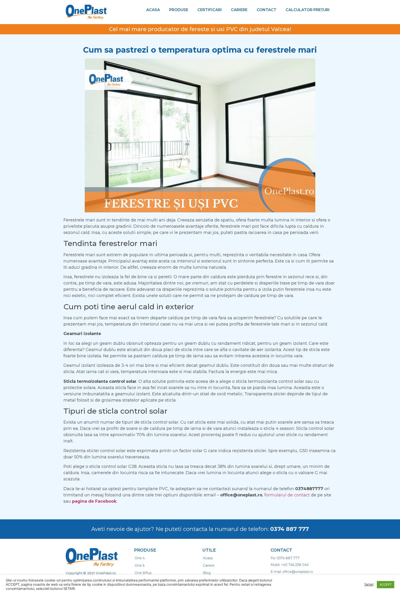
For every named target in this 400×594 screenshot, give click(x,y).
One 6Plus (143, 573)
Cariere (239, 10)
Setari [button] (368, 584)
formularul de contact (287, 495)
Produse (178, 10)
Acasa (153, 10)
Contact (266, 10)
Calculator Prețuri (308, 10)
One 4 (140, 558)
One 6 (139, 565)
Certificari (209, 10)
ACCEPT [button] (385, 584)
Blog (207, 573)
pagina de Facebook (94, 501)
